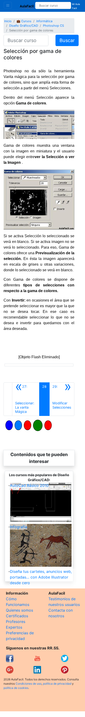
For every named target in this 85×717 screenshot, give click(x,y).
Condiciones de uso (29, 683)
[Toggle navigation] (8, 5)
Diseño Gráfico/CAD (23, 25)
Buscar (67, 40)
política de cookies (16, 688)
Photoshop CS (53, 25)
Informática (44, 21)
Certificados (17, 615)
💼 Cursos (24, 21)
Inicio (8, 21)
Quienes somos (19, 610)
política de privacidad (57, 683)
